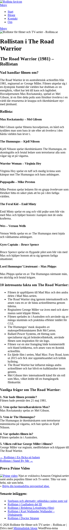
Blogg (11, 15)
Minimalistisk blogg (25, 528)
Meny (3, 5)
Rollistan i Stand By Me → (16, 460)
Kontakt (12, 18)
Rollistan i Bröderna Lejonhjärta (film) (31, 507)
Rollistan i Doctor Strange (23, 518)
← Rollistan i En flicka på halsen (20, 457)
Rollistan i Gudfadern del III (25, 504)
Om (10, 22)
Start (10, 11)
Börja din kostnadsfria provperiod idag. (26, 486)
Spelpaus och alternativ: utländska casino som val (37, 501)
